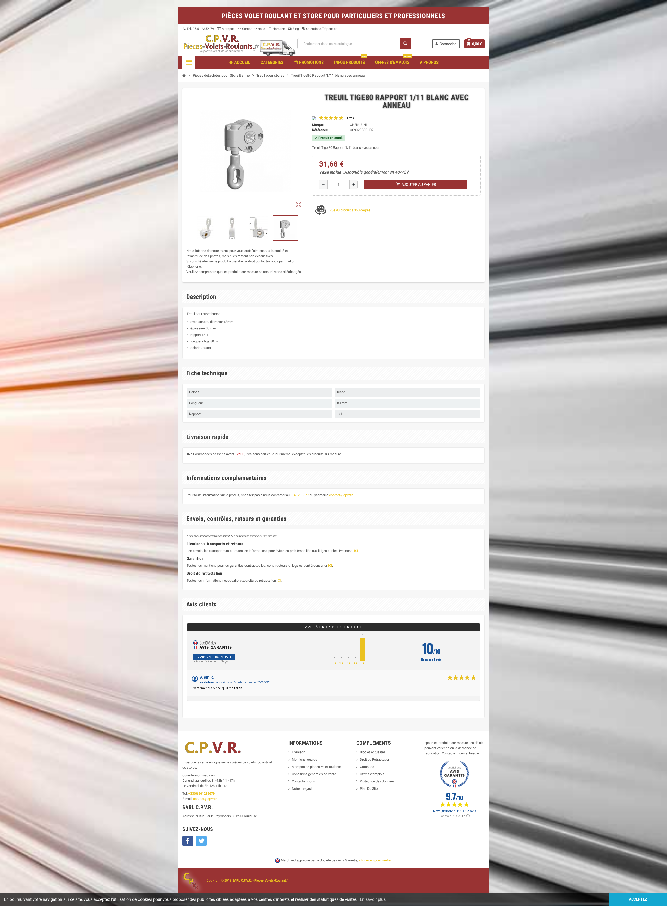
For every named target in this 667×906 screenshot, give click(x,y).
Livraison (298, 752)
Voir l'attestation (214, 656)
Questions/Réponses (319, 29)
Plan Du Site (369, 789)
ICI (356, 551)
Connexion (446, 43)
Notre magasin (302, 789)
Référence (320, 130)
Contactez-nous (253, 29)
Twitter (201, 841)
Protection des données (377, 781)
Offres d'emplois (372, 774)
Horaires (276, 29)
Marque (318, 125)
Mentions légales (304, 759)
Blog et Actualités (373, 752)
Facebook (187, 841)
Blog (293, 29)
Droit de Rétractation (375, 759)
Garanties (367, 767)
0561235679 (300, 495)
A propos (228, 29)
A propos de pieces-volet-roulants (316, 767)
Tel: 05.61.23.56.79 (198, 29)
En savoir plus (373, 899)
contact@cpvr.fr (340, 495)
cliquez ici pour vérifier (375, 860)
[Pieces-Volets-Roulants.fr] (221, 43)
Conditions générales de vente (314, 774)
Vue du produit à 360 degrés (349, 210)
